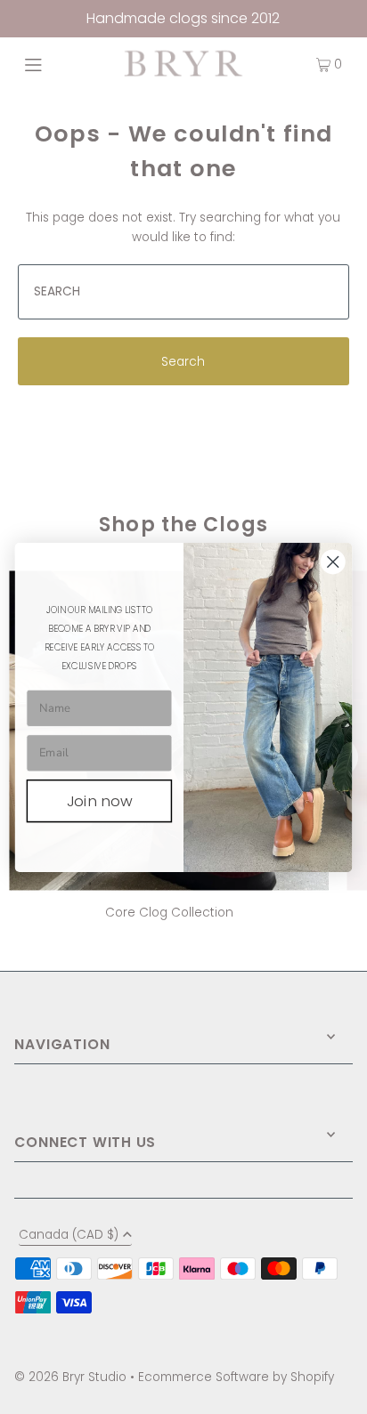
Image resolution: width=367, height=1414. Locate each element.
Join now (99, 801)
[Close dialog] (333, 561)
